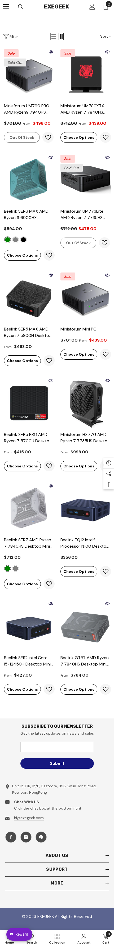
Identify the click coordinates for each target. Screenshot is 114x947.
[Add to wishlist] (48, 137)
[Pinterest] (41, 837)
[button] (53, 36)
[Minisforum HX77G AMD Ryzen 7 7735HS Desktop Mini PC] (85, 403)
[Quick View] (51, 52)
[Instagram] (26, 837)
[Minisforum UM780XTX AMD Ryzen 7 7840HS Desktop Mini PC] (85, 74)
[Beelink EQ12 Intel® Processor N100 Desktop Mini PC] (85, 508)
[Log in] (92, 7)
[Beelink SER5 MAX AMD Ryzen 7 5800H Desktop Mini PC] (29, 297)
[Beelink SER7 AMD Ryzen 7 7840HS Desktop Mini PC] (29, 508)
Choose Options (78, 137)
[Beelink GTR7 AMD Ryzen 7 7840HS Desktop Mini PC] (85, 626)
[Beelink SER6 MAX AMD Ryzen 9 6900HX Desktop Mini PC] (29, 179)
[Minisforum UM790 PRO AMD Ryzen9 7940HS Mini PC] (29, 74)
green (7, 239)
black (23, 239)
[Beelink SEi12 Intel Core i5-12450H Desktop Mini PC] (29, 626)
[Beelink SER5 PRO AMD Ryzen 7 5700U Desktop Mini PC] (29, 403)
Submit (57, 763)
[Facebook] (10, 837)
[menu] (6, 6)
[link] (84, 938)
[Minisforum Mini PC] (85, 297)
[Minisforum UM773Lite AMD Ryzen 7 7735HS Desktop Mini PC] (85, 179)
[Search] (20, 7)
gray (15, 239)
